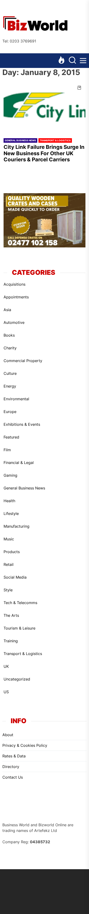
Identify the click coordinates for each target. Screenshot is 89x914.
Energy (10, 386)
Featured (11, 437)
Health (9, 500)
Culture (10, 373)
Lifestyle (11, 513)
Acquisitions (14, 284)
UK (6, 666)
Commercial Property (23, 360)
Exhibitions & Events (22, 424)
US (6, 691)
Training (11, 641)
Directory (10, 766)
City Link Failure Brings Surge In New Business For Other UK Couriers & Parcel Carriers (44, 153)
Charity (10, 348)
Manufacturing (16, 526)
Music (9, 539)
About (7, 734)
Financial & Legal (19, 462)
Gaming (10, 475)
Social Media (15, 577)
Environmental (16, 398)
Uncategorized (17, 679)
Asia (7, 309)
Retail (9, 564)
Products (12, 551)
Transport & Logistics (55, 140)
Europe (10, 411)
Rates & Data (14, 756)
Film (7, 449)
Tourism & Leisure (19, 628)
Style (8, 590)
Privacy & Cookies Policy (24, 745)
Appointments (16, 297)
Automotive (14, 322)
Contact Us (12, 777)
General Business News (20, 140)
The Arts (11, 615)
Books (9, 335)
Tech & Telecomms (20, 602)
